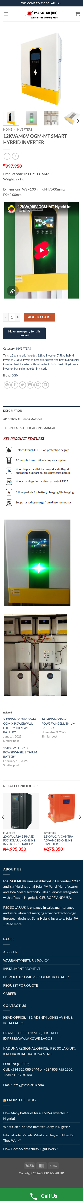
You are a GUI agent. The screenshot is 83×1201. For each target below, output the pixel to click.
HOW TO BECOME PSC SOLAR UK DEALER (36, 977)
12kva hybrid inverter (23, 355)
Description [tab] (12, 410)
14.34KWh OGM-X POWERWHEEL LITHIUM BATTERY (58, 723)
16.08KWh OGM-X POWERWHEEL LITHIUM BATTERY (20, 752)
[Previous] (10, 68)
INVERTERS (24, 129)
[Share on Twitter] (22, 385)
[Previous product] (15, 156)
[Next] (73, 68)
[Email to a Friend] (30, 385)
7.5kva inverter (23, 359)
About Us (10, 952)
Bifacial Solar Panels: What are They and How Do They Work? (38, 1138)
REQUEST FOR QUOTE (20, 985)
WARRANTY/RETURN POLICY (26, 960)
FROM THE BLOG (21, 1100)
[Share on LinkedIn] (45, 385)
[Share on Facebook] (14, 385)
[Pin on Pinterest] (37, 385)
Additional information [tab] (22, 419)
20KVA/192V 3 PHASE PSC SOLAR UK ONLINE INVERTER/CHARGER (19, 840)
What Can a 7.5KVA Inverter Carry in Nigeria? (36, 1127)
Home (7, 129)
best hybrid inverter (46, 359)
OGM (15, 375)
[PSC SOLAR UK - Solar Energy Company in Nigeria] (41, 14)
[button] (5, 14)
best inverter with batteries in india (35, 364)
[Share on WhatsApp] (7, 385)
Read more (13, 924)
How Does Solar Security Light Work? (30, 1149)
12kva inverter (47, 355)
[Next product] (7, 156)
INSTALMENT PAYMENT (21, 968)
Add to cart (39, 317)
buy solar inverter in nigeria (30, 368)
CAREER (9, 993)
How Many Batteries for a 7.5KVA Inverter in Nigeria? (36, 1115)
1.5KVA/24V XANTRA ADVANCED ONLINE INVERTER (58, 840)
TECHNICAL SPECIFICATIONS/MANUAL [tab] (29, 428)
